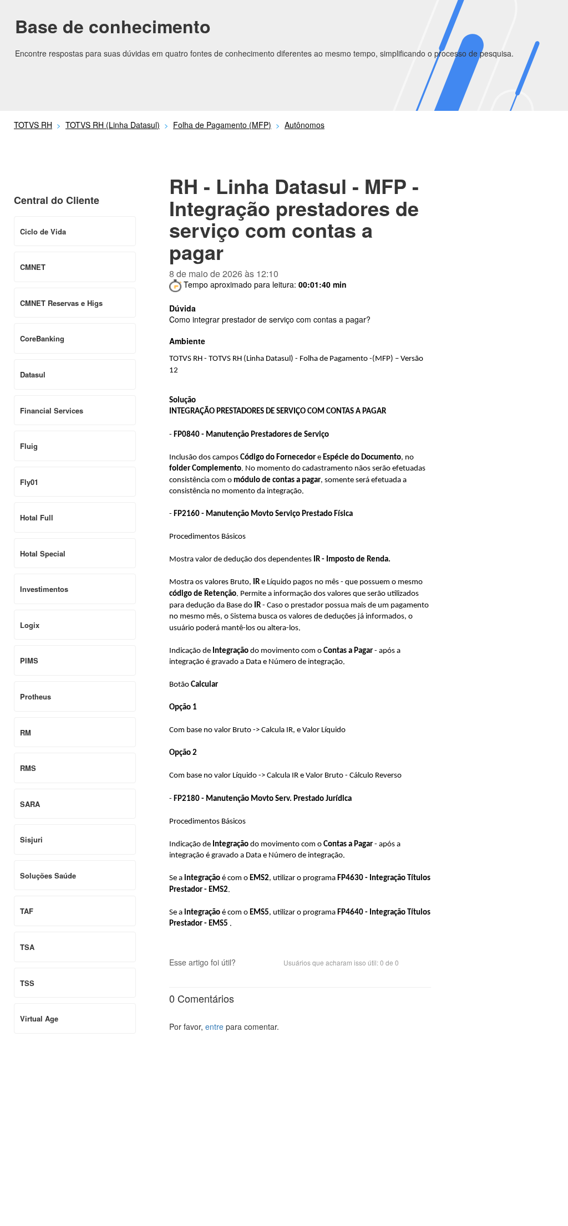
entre (214, 1026)
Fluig (29, 446)
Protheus (35, 696)
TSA (27, 947)
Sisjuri (31, 839)
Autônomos (304, 124)
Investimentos (44, 589)
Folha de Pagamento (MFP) (222, 124)
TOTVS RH (33, 124)
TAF (26, 911)
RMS (28, 768)
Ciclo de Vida (43, 231)
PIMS (29, 660)
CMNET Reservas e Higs (61, 303)
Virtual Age (39, 1018)
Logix (29, 625)
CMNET (32, 267)
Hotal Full (36, 517)
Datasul (32, 374)
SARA (30, 804)
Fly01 (29, 482)
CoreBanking (42, 338)
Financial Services (51, 410)
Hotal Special (42, 553)
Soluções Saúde (48, 875)
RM (25, 732)
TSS (27, 983)
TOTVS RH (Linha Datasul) (112, 124)
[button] (249, 963)
